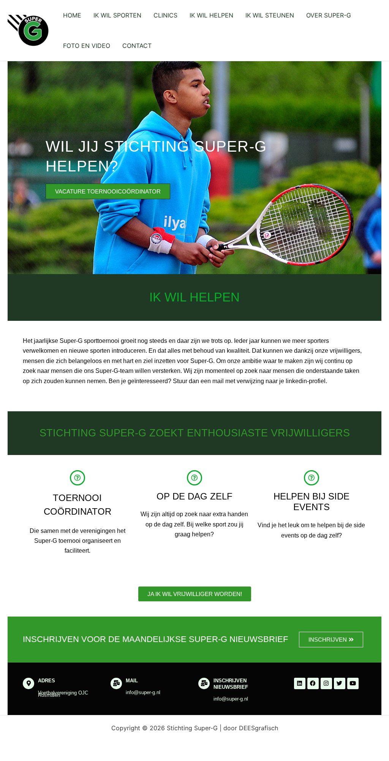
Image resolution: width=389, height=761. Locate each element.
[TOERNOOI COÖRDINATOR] (77, 477)
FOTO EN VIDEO (86, 45)
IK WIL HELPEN (211, 15)
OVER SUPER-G (328, 15)
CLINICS (165, 15)
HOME (72, 15)
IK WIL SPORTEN (117, 15)
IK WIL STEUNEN (269, 15)
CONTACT (137, 45)
